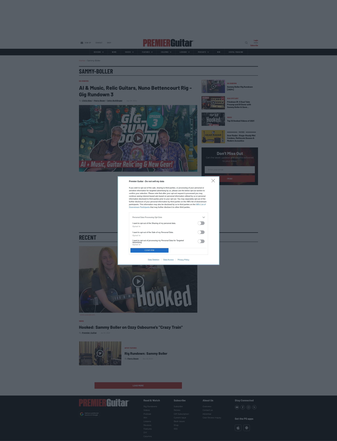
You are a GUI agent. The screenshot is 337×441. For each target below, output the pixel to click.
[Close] (214, 181)
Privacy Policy (183, 260)
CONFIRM (149, 250)
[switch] (201, 223)
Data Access (168, 260)
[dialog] (168, 220)
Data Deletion (153, 260)
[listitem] (168, 217)
